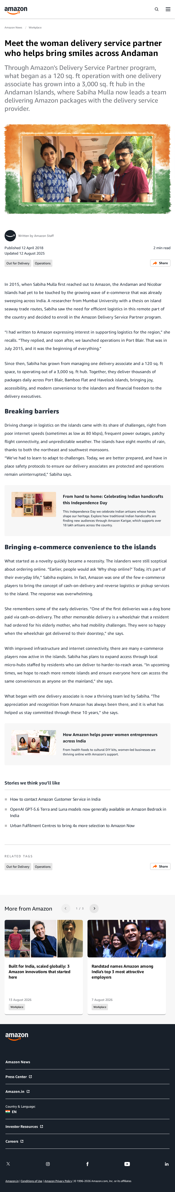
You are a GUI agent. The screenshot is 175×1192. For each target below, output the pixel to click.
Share (163, 263)
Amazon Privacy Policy (58, 1181)
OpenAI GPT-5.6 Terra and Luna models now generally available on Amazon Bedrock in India (88, 812)
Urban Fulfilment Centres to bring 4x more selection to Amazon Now (72, 825)
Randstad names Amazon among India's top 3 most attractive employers (122, 971)
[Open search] (156, 9)
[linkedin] (167, 1164)
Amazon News (14, 27)
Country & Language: (20, 1106)
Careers (11, 1141)
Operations (43, 263)
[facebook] (87, 1164)
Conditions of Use (31, 1181)
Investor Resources (21, 1126)
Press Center (16, 1076)
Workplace (35, 27)
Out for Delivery (17, 263)
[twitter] (8, 1164)
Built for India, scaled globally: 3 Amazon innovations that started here (39, 971)
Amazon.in (14, 1091)
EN (14, 1111)
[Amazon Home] (16, 11)
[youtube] (127, 1164)
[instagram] (48, 1164)
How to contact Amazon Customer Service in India (55, 799)
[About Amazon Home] (16, 1037)
